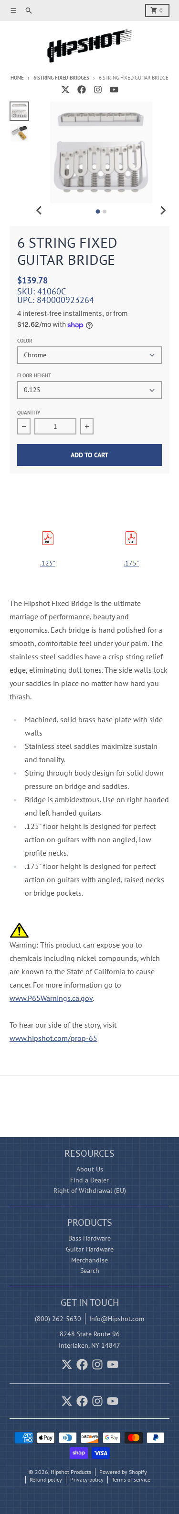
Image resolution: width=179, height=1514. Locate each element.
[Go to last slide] (39, 210)
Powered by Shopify (123, 1471)
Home (17, 77)
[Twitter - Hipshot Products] (65, 89)
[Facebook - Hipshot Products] (81, 89)
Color (24, 340)
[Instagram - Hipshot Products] (98, 89)
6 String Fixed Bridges (61, 77)
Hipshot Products (71, 1471)
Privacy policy (87, 1479)
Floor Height (34, 375)
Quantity (29, 412)
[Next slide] (162, 210)
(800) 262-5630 (58, 1318)
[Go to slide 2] (104, 211)
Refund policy (46, 1479)
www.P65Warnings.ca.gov (51, 998)
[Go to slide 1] (98, 212)
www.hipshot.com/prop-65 (53, 1038)
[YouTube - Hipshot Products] (114, 89)
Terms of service (131, 1479)
